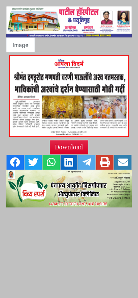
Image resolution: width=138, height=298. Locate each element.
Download (69, 147)
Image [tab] (20, 45)
